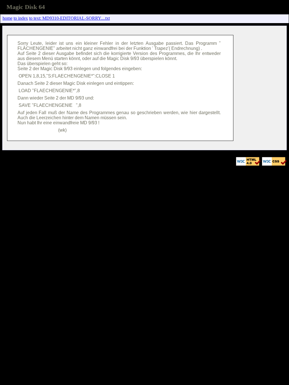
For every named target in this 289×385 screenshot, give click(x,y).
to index (21, 18)
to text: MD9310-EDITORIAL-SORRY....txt (69, 18)
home (7, 18)
